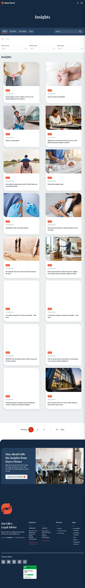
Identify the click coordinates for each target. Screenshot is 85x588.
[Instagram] (25, 562)
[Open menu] (82, 3)
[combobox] (13, 48)
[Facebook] (19, 562)
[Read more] (21, 82)
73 (57, 429)
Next (62, 430)
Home (2, 38)
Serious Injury (61, 533)
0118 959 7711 (34, 542)
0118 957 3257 (34, 544)
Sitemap (75, 539)
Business (60, 528)
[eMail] (3, 562)
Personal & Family (62, 530)
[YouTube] (9, 562)
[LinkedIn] (14, 562)
